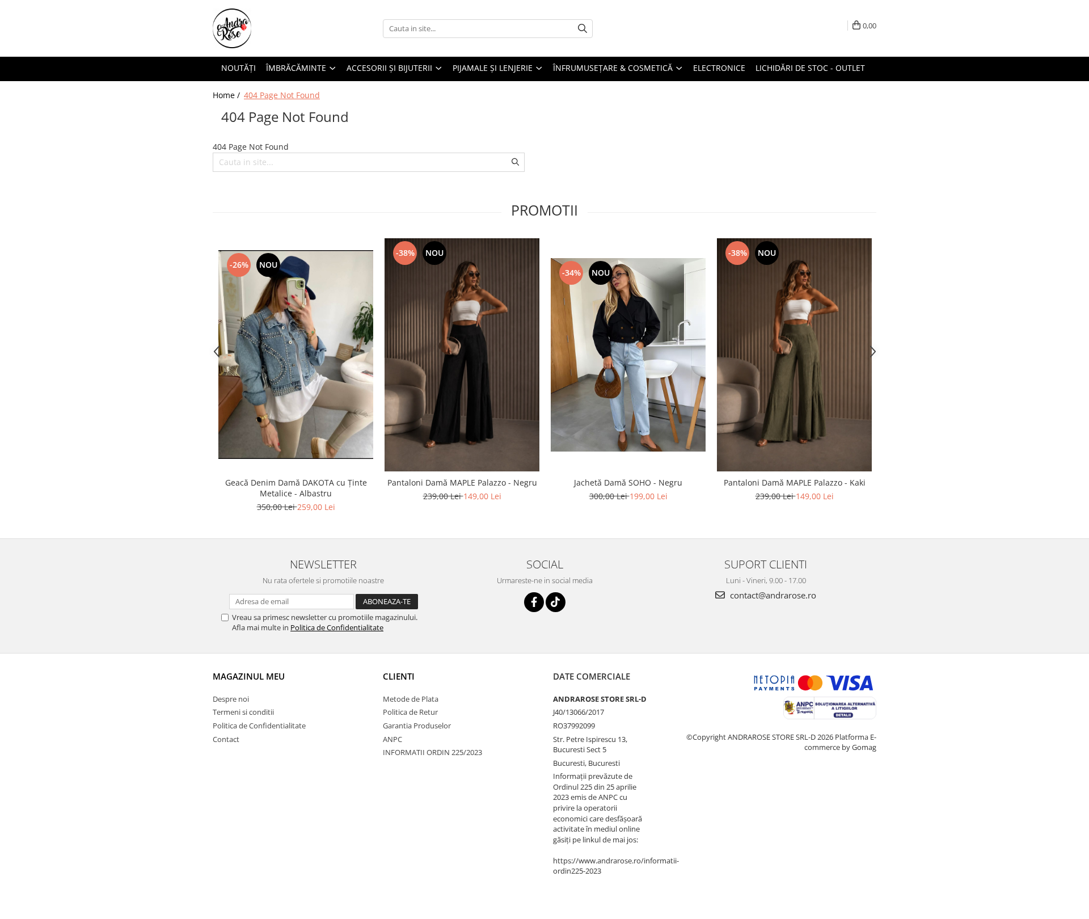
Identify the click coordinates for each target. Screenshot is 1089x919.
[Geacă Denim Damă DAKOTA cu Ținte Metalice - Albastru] (295, 354)
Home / (227, 95)
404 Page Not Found (282, 95)
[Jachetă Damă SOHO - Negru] (628, 355)
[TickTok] (555, 602)
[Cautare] (582, 28)
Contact (226, 739)
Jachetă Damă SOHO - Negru (628, 482)
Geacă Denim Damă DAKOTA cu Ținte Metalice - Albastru (296, 488)
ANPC (392, 739)
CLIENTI (399, 676)
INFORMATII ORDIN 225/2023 (432, 752)
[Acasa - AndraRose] (269, 28)
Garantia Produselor (417, 725)
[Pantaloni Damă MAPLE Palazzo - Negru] (462, 354)
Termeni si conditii (243, 712)
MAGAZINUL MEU (249, 676)
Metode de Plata (410, 699)
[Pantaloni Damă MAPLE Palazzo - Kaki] (794, 354)
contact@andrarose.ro (772, 595)
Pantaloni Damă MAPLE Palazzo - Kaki (795, 482)
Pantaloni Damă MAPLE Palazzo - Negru (462, 482)
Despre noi (231, 699)
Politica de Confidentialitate (336, 627)
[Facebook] (534, 602)
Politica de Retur (410, 712)
